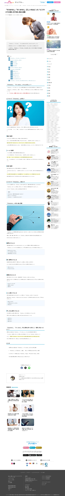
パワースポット (49, 115)
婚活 (49, 71)
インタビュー (49, 108)
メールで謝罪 (14, 63)
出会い (49, 66)
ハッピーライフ (16, 5)
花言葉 (48, 139)
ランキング (57, 118)
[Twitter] (25, 368)
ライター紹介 (43, 472)
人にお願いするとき (15, 76)
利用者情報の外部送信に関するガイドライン (31, 480)
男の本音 (53, 133)
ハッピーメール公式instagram (46, 477)
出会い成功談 (27, 486)
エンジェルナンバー (55, 108)
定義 (20, 5)
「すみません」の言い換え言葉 (14, 69)
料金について (10, 481)
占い (56, 121)
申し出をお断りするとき (16, 78)
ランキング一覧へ (53, 54)
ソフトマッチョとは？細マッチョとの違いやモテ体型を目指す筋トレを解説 (27, 400)
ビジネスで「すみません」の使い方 (15, 67)
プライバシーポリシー (28, 477)
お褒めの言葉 (27, 487)
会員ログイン (10, 488)
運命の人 (52, 140)
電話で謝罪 (14, 61)
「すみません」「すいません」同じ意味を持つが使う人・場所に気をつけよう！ (22, 80)
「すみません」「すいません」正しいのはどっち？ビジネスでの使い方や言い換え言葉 (34, 5)
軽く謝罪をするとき (15, 73)
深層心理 (50, 82)
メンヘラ (49, 118)
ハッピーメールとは (11, 478)
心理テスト (49, 127)
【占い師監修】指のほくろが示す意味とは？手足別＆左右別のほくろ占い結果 (53, 37)
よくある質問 (10, 482)
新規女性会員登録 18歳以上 (12, 485)
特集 (49, 90)
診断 (48, 35)
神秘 (48, 49)
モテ (52, 118)
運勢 (48, 140)
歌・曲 (55, 130)
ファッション (55, 115)
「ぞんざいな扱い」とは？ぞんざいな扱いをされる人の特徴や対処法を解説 (27, 415)
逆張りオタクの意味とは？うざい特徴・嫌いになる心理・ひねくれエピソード (27, 429)
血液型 (52, 139)
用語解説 (49, 133)
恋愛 (49, 77)
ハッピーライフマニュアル (35, 472)
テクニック (53, 111)
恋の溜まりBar (54, 127)
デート (58, 111)
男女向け (58, 133)
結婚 (54, 136)
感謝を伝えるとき (15, 75)
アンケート (50, 58)
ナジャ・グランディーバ (51, 112)
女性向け (57, 124)
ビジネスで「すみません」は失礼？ (15, 60)
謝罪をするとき (14, 71)
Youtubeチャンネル (54, 105)
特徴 (49, 87)
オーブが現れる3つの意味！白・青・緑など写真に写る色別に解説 (53, 51)
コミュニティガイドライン (28, 481)
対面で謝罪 (14, 65)
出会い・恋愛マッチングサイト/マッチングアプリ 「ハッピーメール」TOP (15, 476)
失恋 (49, 69)
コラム (49, 61)
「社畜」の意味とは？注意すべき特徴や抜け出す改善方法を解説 (13, 400)
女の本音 (52, 124)
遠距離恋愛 (57, 140)
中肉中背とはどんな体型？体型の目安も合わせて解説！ (13, 414)
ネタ (56, 112)
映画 (51, 130)
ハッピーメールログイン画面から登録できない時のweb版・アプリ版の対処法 (53, 24)
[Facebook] (22, 368)
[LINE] (29, 368)
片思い (49, 85)
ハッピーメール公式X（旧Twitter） (46, 476)
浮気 (58, 130)
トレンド (50, 63)
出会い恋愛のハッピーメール (9, 5)
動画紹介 (53, 121)
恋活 (49, 79)
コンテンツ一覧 (44, 483)
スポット (49, 111)
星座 (48, 130)
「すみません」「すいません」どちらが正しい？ (17, 58)
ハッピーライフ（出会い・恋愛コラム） (30, 490)
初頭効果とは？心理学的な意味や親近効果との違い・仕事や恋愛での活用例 (13, 429)
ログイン (39, 447)
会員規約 (26, 476)
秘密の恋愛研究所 (50, 136)
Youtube (49, 105)
